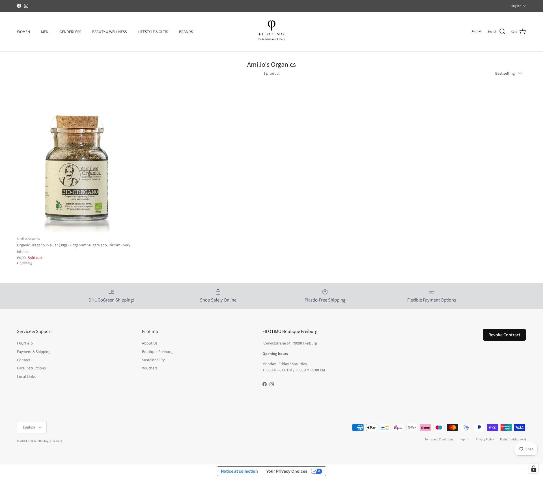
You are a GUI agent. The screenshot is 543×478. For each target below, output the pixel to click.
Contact (23, 359)
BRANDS (186, 31)
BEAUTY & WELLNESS (109, 31)
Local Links (26, 376)
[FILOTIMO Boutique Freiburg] (271, 32)
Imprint (464, 439)
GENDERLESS (70, 31)
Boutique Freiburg (157, 351)
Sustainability (153, 359)
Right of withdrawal (513, 439)
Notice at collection (239, 471)
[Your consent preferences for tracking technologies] (533, 468)
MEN (44, 31)
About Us (150, 343)
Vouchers (150, 368)
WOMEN (23, 31)
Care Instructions (31, 368)
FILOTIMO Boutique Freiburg (44, 441)
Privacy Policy (485, 439)
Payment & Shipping (33, 351)
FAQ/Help (25, 343)
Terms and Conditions (439, 439)
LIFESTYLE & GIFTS (153, 31)
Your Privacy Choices (286, 471)
